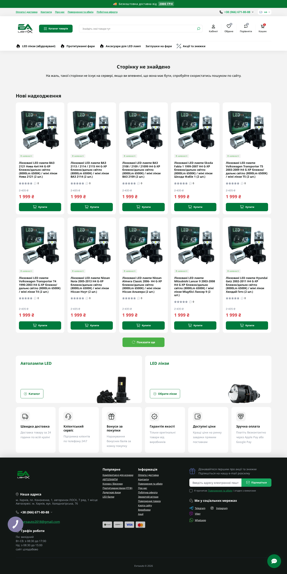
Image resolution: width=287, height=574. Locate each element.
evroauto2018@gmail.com (40, 522)
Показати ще (146, 342)
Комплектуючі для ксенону (118, 475)
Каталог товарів (58, 28)
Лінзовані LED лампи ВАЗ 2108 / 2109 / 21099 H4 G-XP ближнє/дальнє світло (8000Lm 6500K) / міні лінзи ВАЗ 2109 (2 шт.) (141, 169)
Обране (228, 28)
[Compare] (64, 135)
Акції (140, 514)
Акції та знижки (194, 46)
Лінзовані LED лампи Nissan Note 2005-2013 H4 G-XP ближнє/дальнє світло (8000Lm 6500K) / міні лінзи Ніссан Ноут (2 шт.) (90, 285)
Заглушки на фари (159, 46)
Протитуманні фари (80, 46)
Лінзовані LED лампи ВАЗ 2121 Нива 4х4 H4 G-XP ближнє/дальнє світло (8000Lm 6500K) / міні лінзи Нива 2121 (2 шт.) (38, 169)
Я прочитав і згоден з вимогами (225, 490)
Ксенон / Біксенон (113, 483)
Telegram (200, 508)
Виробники (144, 509)
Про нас (60, 12)
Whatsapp (200, 520)
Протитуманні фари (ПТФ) (117, 488)
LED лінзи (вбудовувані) (38, 46)
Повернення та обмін (80, 12)
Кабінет (213, 31)
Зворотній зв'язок (148, 496)
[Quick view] (64, 121)
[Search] (198, 28)
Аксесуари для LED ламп (123, 46)
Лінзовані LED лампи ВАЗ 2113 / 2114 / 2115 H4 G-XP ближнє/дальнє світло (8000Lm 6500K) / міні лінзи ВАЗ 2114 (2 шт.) (90, 169)
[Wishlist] (64, 128)
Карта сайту (145, 505)
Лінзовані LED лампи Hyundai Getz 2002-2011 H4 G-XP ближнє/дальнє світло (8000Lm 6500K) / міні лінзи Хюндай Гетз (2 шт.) (246, 285)
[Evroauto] (25, 28)
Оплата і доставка (26, 12)
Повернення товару (149, 501)
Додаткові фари (112, 492)
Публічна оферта (107, 12)
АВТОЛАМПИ (110, 479)
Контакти (46, 12)
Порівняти (246, 28)
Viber (198, 513)
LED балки (108, 496)
